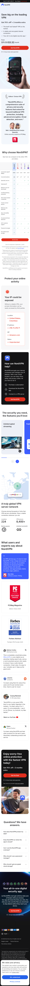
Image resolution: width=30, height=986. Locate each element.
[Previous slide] (12, 461)
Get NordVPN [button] (15, 48)
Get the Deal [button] (15, 239)
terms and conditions (19, 783)
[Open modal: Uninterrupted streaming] (20, 451)
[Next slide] (17, 461)
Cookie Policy (15, 972)
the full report (21, 248)
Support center (4, 941)
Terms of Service (14, 941)
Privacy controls (15, 981)
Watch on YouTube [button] (10, 717)
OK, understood (15, 977)
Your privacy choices (6, 943)
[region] (15, 437)
